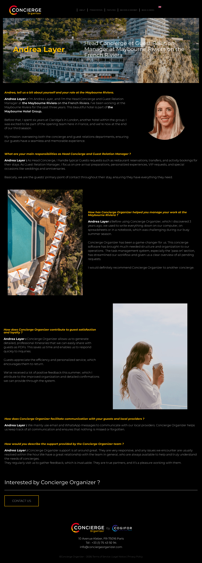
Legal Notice (119, 556)
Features (111, 10)
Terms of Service (101, 556)
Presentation (96, 10)
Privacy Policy (135, 556)
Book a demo (148, 10)
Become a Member (128, 10)
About (82, 10)
